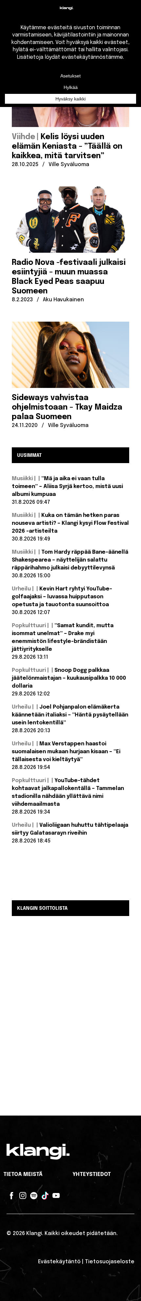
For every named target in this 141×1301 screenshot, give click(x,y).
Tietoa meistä (23, 1174)
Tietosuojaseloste (109, 1262)
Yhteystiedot (91, 1174)
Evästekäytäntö (59, 1262)
